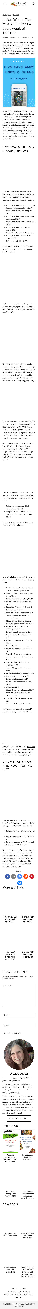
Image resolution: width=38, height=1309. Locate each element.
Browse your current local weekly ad (20, 831)
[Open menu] (5, 4)
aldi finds (16, 15)
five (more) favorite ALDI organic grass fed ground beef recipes (17, 449)
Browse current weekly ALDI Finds (20, 837)
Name (6, 1015)
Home (5, 15)
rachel (6, 37)
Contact (19, 1298)
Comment (7, 985)
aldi (9, 15)
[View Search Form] (33, 4)
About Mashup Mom (19, 1292)
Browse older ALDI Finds (16, 845)
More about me (18, 1118)
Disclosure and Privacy (19, 1295)
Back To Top (19, 1289)
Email (6, 1025)
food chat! (18, 1113)
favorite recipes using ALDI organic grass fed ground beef (18, 454)
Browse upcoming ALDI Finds (18, 842)
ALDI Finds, (16, 1099)
